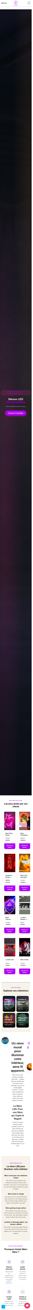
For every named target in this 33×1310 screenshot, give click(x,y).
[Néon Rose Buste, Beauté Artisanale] (9, 821)
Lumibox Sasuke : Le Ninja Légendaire (24, 918)
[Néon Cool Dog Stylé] (24, 863)
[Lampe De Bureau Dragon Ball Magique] (9, 863)
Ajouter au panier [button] (10, 846)
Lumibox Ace (10, 960)
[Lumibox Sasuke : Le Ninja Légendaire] (24, 905)
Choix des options (10, 888)
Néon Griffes (24, 960)
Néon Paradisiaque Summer (24, 834)
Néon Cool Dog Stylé (23, 876)
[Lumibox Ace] (9, 947)
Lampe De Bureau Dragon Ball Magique (9, 876)
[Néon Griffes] (24, 947)
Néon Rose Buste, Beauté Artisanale (9, 834)
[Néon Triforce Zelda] (9, 905)
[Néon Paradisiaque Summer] (24, 821)
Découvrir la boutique (15, 413)
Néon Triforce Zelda (8, 918)
